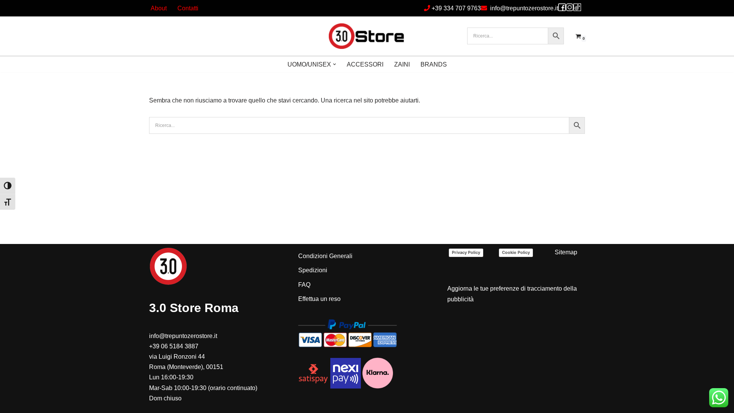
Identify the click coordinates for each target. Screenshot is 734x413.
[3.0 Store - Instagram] (569, 7)
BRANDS (434, 64)
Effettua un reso (319, 299)
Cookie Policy (516, 252)
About (159, 8)
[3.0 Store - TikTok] (577, 7)
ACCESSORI (365, 64)
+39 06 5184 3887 (173, 346)
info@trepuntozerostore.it (524, 8)
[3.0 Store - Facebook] (562, 7)
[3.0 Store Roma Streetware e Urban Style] (367, 36)
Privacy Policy (466, 252)
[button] (334, 64)
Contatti (187, 8)
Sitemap (566, 252)
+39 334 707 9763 (456, 8)
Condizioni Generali (325, 256)
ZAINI (402, 64)
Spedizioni (312, 270)
